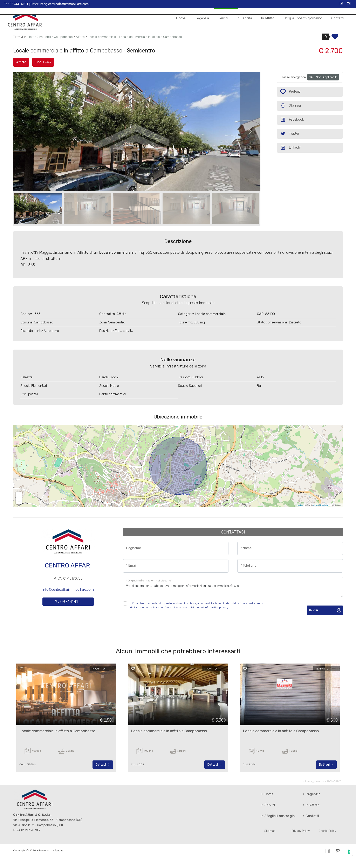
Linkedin (295, 147)
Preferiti (294, 91)
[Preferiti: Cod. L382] (133, 669)
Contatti (337, 18)
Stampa (295, 105)
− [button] (19, 501)
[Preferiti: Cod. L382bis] (21, 669)
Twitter (294, 133)
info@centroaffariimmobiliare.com (68, 589)
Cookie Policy (327, 831)
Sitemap (269, 831)
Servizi (223, 18)
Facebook (296, 119)
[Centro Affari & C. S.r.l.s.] (25, 19)
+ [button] (19, 494)
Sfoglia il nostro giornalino (302, 18)
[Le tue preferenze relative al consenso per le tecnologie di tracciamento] (349, 852)
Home (181, 18)
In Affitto (267, 18)
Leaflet (299, 505)
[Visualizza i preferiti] (335, 38)
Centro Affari (68, 565)
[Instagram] (348, 4)
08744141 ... (70, 601)
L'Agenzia (202, 18)
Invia (313, 610)
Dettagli (101, 764)
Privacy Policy (301, 831)
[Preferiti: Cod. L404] (245, 669)
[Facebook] (341, 4)
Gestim (59, 850)
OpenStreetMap (321, 505)
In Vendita (244, 18)
